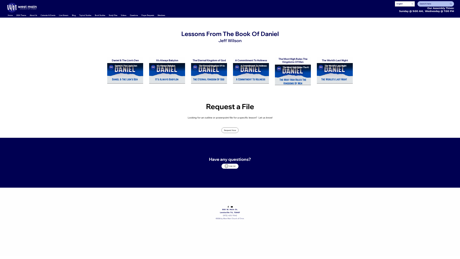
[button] (48, 15)
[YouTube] (232, 207)
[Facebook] (228, 207)
